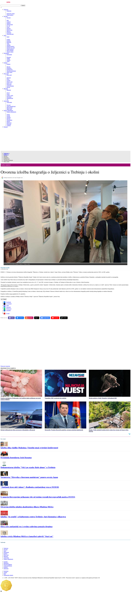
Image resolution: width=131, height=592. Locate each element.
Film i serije (6, 161)
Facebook (8, 302)
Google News (46, 317)
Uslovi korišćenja (8, 565)
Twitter (5, 572)
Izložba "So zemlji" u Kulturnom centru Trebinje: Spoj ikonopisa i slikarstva (33, 517)
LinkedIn (8, 310)
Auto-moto (6, 101)
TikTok (64, 317)
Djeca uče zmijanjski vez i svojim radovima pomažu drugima (26, 526)
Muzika (5, 156)
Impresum (6, 568)
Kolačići (6, 567)
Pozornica (6, 157)
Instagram (30, 317)
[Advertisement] (65, 139)
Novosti (5, 16)
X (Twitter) (9, 303)
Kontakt (6, 561)
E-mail (7, 313)
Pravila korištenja (8, 564)
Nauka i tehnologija (8, 110)
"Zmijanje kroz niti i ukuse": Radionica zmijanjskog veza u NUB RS (30, 487)
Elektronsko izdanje (8, 575)
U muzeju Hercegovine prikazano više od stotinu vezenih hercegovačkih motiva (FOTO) (38, 497)
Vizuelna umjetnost (8, 160)
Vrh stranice (5, 545)
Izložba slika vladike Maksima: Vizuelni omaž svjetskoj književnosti (29, 448)
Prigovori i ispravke (5, 366)
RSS (5, 573)
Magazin (6, 88)
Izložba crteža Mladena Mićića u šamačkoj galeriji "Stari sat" (27, 536)
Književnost (6, 159)
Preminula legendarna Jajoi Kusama (16, 457)
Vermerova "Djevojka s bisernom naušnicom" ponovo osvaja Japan (29, 477)
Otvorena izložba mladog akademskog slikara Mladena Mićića (27, 507)
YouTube (56, 317)
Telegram (8, 307)
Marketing (6, 563)
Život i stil (6, 73)
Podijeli (4, 299)
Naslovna (6, 9)
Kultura (5, 62)
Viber (7, 305)
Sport (5, 35)
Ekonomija (6, 53)
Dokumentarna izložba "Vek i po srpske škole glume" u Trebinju (28, 467)
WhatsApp (8, 308)
